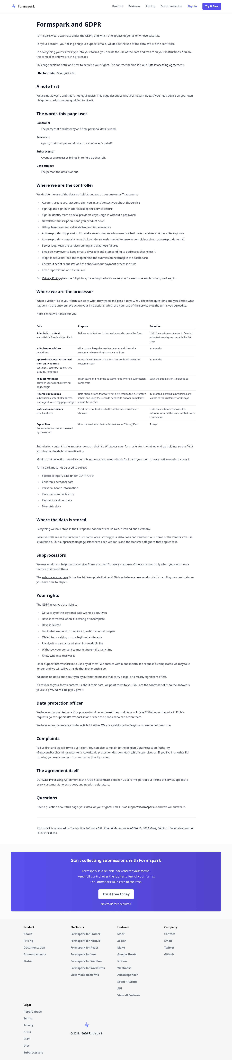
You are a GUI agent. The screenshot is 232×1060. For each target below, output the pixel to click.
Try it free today (116, 894)
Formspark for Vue (83, 954)
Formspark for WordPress (87, 968)
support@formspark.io (59, 664)
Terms (28, 1018)
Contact (169, 934)
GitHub (169, 954)
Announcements (35, 954)
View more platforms (84, 975)
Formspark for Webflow (86, 961)
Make (121, 947)
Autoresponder (127, 975)
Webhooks (124, 968)
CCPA (27, 1039)
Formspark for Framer (85, 934)
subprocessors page (72, 542)
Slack (120, 934)
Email (168, 941)
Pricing (150, 6)
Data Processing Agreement (165, 65)
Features (134, 6)
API (119, 988)
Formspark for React (84, 947)
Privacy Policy (51, 278)
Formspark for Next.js (85, 941)
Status (28, 961)
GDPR (27, 1032)
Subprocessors (33, 1052)
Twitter (169, 947)
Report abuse (33, 1011)
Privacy (28, 1025)
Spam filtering (127, 981)
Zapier (121, 941)
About (28, 934)
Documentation (171, 6)
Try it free (211, 6)
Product (117, 6)
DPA (26, 1046)
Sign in (192, 6)
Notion (122, 961)
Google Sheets (127, 954)
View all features (128, 995)
